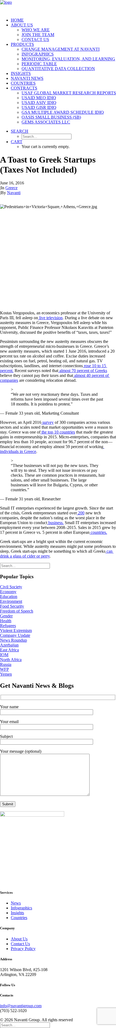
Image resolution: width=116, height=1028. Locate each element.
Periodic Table (39, 63)
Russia (5, 664)
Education (8, 596)
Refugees (8, 625)
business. (55, 522)
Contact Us (35, 39)
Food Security (12, 606)
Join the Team (38, 34)
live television (50, 317)
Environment (11, 601)
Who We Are (36, 29)
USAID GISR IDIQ (39, 107)
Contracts (24, 88)
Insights (21, 73)
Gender (6, 616)
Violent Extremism (16, 630)
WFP (4, 669)
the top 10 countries (57, 432)
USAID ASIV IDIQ (39, 102)
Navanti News (27, 78)
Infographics (38, 54)
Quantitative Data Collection (58, 68)
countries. (98, 532)
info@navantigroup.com (21, 1005)
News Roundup (13, 640)
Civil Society (11, 587)
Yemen (6, 674)
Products (22, 44)
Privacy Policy (23, 948)
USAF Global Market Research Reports (69, 93)
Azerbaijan (9, 645)
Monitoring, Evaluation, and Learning (68, 59)
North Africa (11, 659)
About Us (22, 25)
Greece (11, 187)
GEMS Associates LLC (46, 122)
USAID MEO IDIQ (39, 97)
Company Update (15, 635)
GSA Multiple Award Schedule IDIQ (63, 112)
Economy (8, 591)
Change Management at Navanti (61, 49)
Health (5, 620)
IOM (4, 654)
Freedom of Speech (16, 611)
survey (47, 422)
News (16, 903)
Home (17, 20)
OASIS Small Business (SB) (51, 117)
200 (80, 513)
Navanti (14, 192)
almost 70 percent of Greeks (82, 370)
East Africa (9, 650)
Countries (23, 83)
